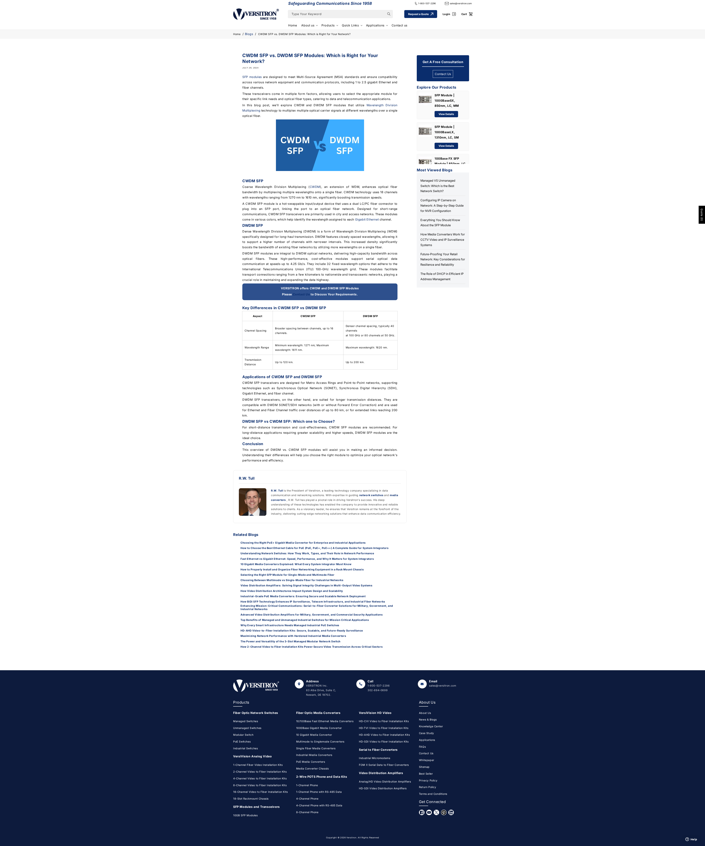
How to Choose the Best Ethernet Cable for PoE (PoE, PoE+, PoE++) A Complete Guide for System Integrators (314, 548)
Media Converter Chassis (312, 768)
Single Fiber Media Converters (316, 748)
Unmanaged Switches (247, 727)
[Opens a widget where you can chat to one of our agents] (691, 839)
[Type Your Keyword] (389, 14)
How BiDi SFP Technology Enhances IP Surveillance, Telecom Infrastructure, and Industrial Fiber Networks (313, 601)
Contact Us (301, 294)
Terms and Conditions (433, 793)
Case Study (426, 733)
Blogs (249, 34)
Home (237, 34)
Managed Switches (245, 721)
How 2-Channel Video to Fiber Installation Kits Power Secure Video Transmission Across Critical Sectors (312, 646)
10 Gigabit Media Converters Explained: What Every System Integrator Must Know (296, 564)
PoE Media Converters (310, 761)
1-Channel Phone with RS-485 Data (319, 791)
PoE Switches (242, 741)
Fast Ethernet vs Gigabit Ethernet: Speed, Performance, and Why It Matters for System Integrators (307, 558)
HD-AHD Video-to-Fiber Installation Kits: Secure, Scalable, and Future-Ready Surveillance (302, 630)
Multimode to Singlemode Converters (320, 741)
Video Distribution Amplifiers (381, 773)
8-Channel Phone (307, 812)
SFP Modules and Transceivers (256, 807)
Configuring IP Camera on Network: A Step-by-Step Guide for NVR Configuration (442, 205)
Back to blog (322, 661)
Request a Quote (418, 14)
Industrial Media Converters (314, 754)
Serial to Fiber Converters (378, 750)
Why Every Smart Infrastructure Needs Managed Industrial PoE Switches (290, 625)
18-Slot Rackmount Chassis (251, 798)
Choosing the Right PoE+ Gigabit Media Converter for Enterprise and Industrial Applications (303, 542)
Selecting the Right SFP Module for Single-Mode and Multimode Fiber (288, 574)
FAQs (422, 746)
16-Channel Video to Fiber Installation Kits (260, 791)
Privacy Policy (428, 780)
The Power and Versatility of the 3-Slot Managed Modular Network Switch (291, 641)
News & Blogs (428, 719)
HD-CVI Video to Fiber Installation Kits (384, 721)
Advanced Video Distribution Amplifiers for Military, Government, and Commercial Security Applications (312, 614)
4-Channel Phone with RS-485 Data (319, 805)
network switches (371, 495)
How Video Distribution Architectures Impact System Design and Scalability (292, 590)
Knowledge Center (431, 726)
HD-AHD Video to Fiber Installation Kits (384, 734)
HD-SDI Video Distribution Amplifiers (383, 788)
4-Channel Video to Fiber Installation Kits (260, 778)
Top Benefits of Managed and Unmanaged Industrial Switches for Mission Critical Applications (305, 619)
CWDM (315, 187)
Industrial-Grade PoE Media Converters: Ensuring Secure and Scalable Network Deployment (303, 596)
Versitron (351, 837)
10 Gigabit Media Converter (314, 734)
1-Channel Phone (307, 785)
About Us (425, 712)
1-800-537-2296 (427, 3)
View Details (446, 114)
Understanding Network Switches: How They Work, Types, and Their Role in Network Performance (307, 553)
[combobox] (340, 14)
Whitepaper (426, 760)
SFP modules (252, 77)
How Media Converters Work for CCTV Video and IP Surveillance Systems (442, 239)
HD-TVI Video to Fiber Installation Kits (383, 727)
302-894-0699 (378, 690)
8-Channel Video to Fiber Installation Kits (260, 785)
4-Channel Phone (307, 798)
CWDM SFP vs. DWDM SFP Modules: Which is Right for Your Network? (304, 34)
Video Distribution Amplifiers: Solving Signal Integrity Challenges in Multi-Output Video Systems (307, 585)
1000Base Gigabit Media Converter (319, 727)
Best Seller (426, 773)
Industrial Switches (245, 748)
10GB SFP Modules (245, 815)
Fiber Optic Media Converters (318, 713)
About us (307, 25)
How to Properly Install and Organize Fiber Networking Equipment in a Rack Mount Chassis (302, 569)
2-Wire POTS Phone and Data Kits (321, 776)
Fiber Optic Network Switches (255, 713)
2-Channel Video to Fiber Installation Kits (260, 771)
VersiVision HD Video (375, 713)
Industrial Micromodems (374, 758)
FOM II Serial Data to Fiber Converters (384, 764)
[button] (309, 25)
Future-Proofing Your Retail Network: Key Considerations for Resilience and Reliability (442, 259)
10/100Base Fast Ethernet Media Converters (325, 721)
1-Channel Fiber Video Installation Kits (258, 764)
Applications (375, 25)
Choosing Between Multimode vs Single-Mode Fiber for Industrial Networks (292, 580)
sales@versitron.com (461, 3)
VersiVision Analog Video (252, 756)
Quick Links (350, 25)
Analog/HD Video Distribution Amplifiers (385, 781)
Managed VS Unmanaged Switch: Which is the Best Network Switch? (437, 186)
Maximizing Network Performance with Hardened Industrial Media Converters (293, 635)
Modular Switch (243, 734)
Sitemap (424, 766)
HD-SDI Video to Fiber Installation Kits (383, 741)
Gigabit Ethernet (367, 219)
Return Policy (427, 787)
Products (328, 25)
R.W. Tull (277, 490)
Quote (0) (701, 214)
